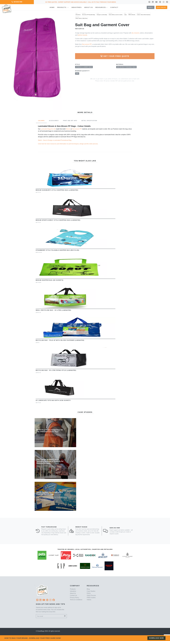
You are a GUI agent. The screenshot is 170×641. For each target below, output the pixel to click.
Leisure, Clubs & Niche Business (143, 14)
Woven (68, 129)
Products (62, 7)
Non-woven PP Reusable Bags (88, 14)
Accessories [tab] (54, 120)
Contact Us (73, 595)
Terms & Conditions (76, 599)
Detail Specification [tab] (89, 120)
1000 (77, 73)
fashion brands (82, 35)
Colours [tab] (41, 120)
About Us (88, 7)
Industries (76, 7)
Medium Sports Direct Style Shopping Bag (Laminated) (58, 220)
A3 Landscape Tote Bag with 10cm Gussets (53, 400)
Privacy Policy (74, 597)
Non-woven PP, (87, 44)
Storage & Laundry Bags (102, 14)
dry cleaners (135, 33)
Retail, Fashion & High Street (81, 18)
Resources (100, 7)
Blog (88, 589)
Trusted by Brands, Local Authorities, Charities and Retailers (85, 549)
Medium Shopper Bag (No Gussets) (49, 280)
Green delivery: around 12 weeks (115, 14)
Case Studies (91, 591)
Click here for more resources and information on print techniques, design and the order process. (68, 144)
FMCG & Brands (131, 14)
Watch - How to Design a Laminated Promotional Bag (54, 140)
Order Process (91, 595)
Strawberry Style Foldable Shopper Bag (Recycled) (57, 250)
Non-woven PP (77, 129)
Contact (114, 7)
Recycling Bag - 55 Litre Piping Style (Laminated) (56, 370)
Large (125, 14)
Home (52, 7)
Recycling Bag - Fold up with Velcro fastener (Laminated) (60, 340)
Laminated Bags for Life (48, 129)
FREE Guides (91, 597)
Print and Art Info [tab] (70, 120)
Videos (89, 599)
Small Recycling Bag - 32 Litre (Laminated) (53, 310)
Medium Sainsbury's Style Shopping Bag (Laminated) (57, 190)
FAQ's (89, 593)
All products (78, 14)
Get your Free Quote (116, 56)
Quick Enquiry (161, 7)
